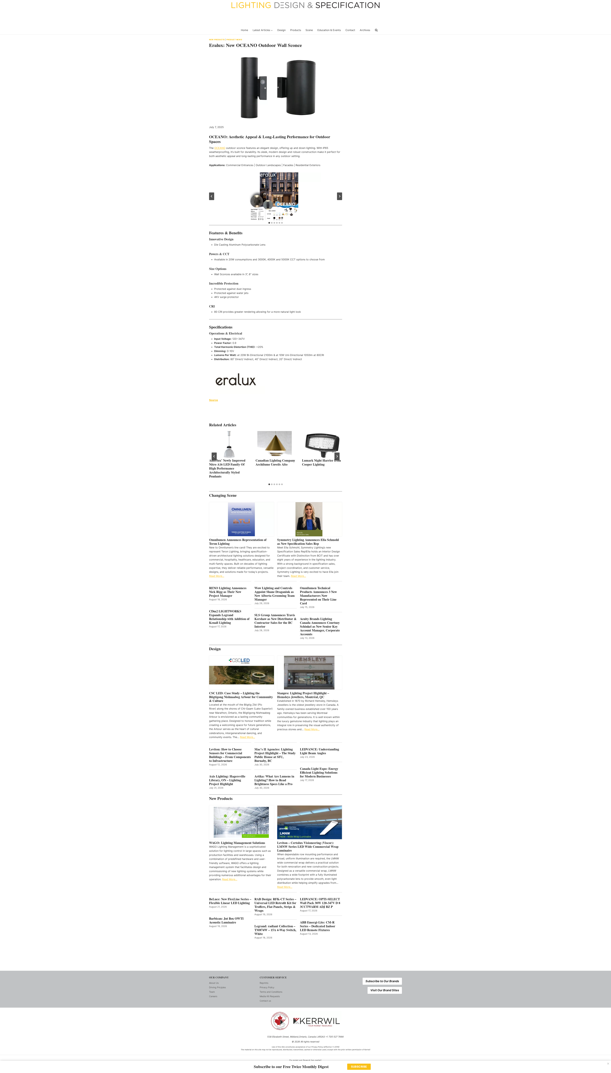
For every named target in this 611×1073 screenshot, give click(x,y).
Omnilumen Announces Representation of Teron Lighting (238, 542)
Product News (234, 39)
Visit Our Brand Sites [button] (384, 990)
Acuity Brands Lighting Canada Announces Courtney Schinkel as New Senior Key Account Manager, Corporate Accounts (320, 626)
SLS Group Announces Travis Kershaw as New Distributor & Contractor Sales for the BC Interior (275, 620)
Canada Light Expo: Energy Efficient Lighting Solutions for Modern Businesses (319, 772)
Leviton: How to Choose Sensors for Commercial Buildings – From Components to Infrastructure (230, 755)
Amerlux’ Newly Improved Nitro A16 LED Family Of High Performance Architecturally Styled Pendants (227, 468)
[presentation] (229, 444)
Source (213, 400)
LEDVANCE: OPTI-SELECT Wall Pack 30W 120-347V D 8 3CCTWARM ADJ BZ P (320, 903)
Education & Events (329, 30)
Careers (213, 996)
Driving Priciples (217, 987)
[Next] (337, 456)
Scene (309, 30)
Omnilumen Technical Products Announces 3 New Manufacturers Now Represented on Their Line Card (318, 595)
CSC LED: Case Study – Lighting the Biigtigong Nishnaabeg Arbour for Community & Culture (241, 697)
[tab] (269, 223)
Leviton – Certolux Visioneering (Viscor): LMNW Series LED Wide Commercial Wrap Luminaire (307, 846)
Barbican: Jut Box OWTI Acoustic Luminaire (226, 920)
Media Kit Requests (270, 996)
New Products (217, 39)
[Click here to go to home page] (223, 30)
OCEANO (219, 148)
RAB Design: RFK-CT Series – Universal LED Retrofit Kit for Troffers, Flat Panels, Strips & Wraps (275, 905)
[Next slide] (339, 196)
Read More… (216, 576)
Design (281, 30)
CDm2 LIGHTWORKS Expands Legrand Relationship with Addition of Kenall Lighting (229, 617)
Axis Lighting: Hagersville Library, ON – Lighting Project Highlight (227, 780)
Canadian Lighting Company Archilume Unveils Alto (275, 462)
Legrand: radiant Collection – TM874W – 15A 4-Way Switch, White (275, 930)
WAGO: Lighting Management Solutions (237, 843)
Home (244, 30)
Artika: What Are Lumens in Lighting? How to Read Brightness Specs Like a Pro (274, 780)
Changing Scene (223, 495)
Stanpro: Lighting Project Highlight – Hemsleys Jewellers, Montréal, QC (303, 695)
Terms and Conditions (271, 991)
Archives (365, 30)
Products (295, 30)
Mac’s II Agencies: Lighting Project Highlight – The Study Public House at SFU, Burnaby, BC (275, 755)
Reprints (264, 983)
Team (212, 991)
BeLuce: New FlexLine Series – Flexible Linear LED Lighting (230, 901)
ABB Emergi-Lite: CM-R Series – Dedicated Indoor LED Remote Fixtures (317, 926)
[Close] (608, 1064)
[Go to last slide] (211, 196)
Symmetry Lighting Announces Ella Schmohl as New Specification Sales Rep (308, 542)
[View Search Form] (376, 30)
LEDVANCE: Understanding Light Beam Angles (319, 751)
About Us (214, 983)
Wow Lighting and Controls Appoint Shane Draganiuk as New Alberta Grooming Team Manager (274, 593)
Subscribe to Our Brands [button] (382, 981)
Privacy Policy (267, 987)
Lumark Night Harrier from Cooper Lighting (321, 462)
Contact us (265, 1000)
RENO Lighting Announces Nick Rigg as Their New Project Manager (227, 592)
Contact (350, 30)
